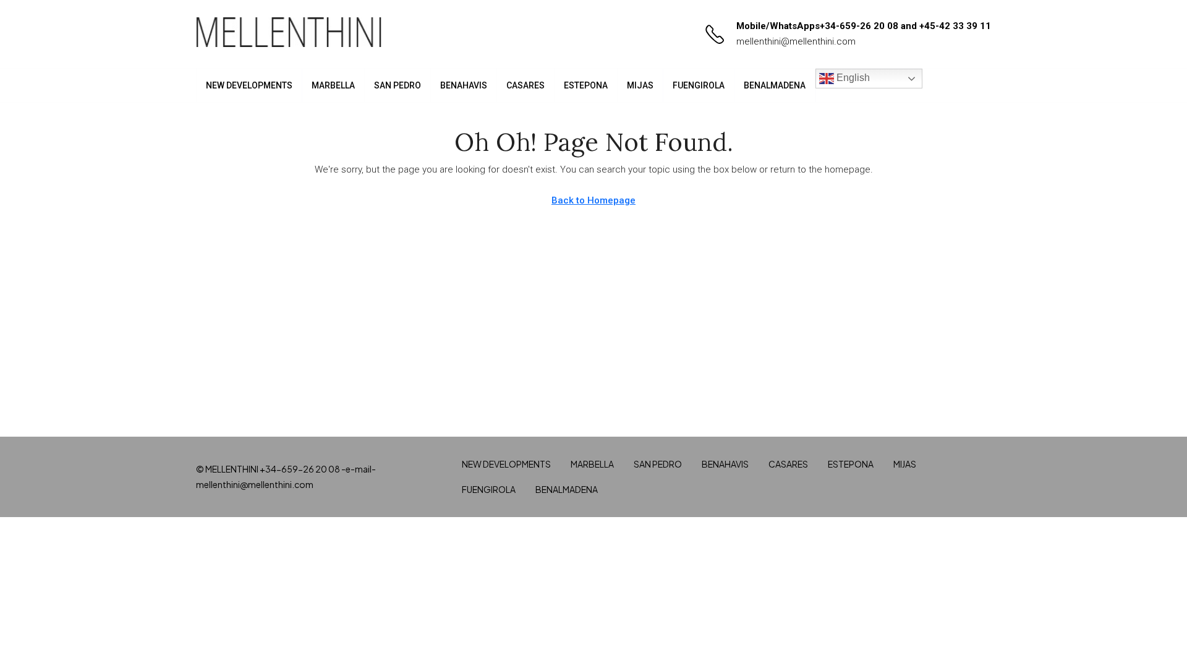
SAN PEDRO (397, 85)
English (852, 77)
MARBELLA (333, 85)
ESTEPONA (586, 85)
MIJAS (640, 85)
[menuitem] (972, 85)
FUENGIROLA (699, 85)
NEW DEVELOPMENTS (249, 85)
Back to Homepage (593, 200)
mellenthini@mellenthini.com (796, 41)
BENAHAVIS (463, 85)
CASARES (525, 85)
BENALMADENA (775, 85)
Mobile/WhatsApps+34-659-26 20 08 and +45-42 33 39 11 (863, 26)
